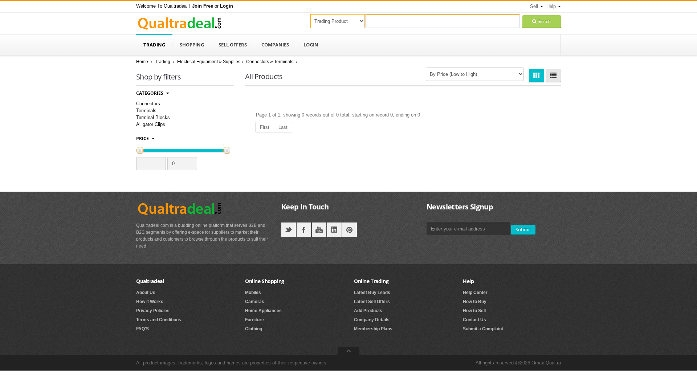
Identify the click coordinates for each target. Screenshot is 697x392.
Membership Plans (373, 328)
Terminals (146, 110)
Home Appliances (263, 310)
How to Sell (474, 310)
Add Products (368, 310)
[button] (202, 6)
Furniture (254, 319)
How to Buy (474, 301)
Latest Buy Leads (372, 292)
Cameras (254, 301)
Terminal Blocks (153, 117)
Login (310, 44)
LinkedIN (334, 229)
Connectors (148, 103)
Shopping (192, 44)
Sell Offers (233, 44)
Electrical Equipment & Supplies (208, 61)
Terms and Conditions (158, 319)
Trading (154, 44)
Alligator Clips (150, 124)
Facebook (304, 229)
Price (143, 138)
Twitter (288, 229)
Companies (275, 44)
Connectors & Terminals (270, 61)
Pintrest (349, 229)
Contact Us (474, 319)
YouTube (319, 229)
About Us (145, 292)
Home (142, 61)
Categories (150, 93)
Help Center (475, 292)
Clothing (253, 328)
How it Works (149, 301)
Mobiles (253, 292)
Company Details (372, 319)
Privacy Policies (153, 310)
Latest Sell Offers (372, 301)
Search (544, 21)
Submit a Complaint (483, 328)
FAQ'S (142, 328)
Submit (523, 229)
